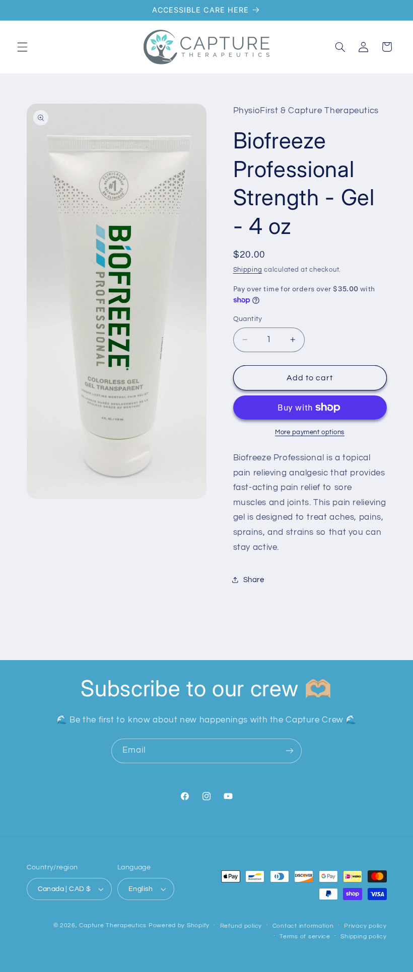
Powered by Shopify (179, 925)
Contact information (303, 926)
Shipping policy (363, 936)
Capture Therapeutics (113, 925)
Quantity (247, 318)
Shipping (247, 270)
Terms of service (305, 936)
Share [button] (253, 580)
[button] (22, 46)
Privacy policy (365, 926)
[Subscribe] (289, 751)
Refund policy (241, 926)
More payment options (310, 432)
